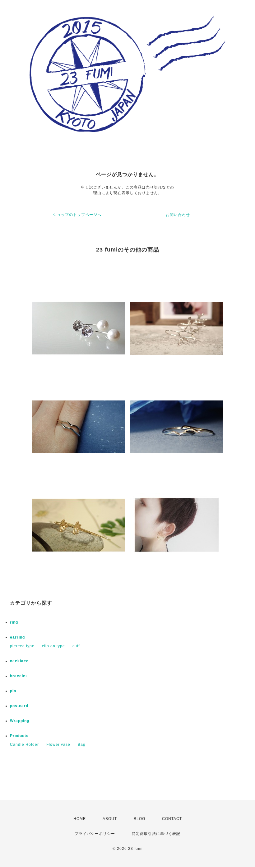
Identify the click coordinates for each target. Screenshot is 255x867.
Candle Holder (24, 744)
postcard (19, 706)
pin (13, 691)
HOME (79, 819)
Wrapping (19, 721)
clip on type (53, 646)
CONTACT (172, 819)
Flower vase (58, 744)
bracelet (18, 676)
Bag (82, 744)
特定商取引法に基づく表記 (156, 833)
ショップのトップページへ (77, 215)
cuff (76, 646)
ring (14, 622)
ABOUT (110, 819)
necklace (19, 661)
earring (17, 637)
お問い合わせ (178, 215)
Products (19, 736)
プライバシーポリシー (95, 833)
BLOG (139, 819)
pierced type (22, 646)
